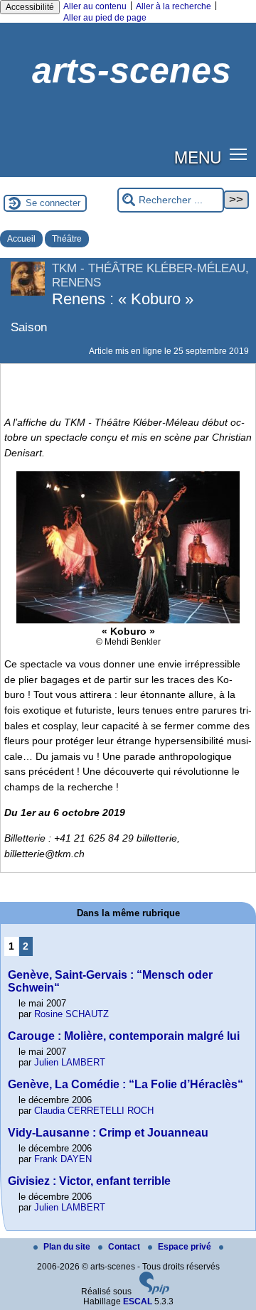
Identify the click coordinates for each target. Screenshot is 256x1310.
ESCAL (137, 1301)
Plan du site (67, 1247)
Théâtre (67, 239)
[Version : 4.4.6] (154, 1291)
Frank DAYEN (63, 1159)
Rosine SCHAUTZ (71, 1014)
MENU (197, 156)
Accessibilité (30, 7)
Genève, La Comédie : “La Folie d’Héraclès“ (125, 1084)
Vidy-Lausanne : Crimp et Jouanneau (108, 1133)
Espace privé (185, 1247)
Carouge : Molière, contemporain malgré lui (124, 1036)
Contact (125, 1247)
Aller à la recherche (173, 6)
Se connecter (53, 203)
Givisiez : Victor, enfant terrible (89, 1181)
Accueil (21, 239)
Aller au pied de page (104, 18)
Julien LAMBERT (69, 1062)
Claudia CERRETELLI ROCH (94, 1110)
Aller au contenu (95, 6)
